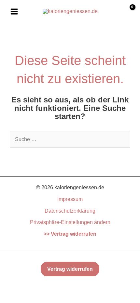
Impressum (70, 199)
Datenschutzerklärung (70, 211)
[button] (70, 269)
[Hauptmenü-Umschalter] (14, 11)
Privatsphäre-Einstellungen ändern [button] (70, 222)
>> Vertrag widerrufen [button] (70, 234)
